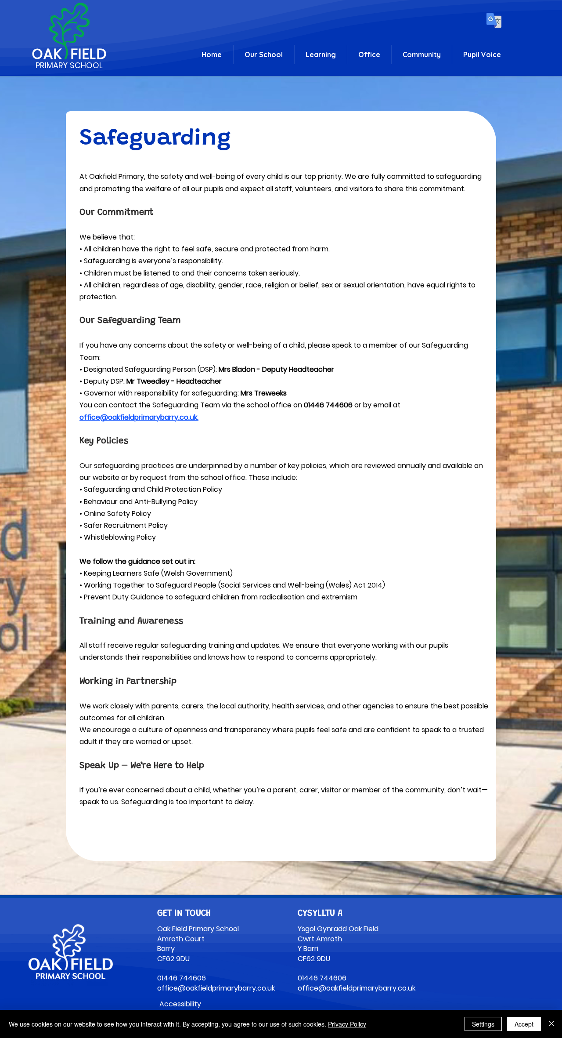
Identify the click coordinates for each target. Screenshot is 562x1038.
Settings (483, 1024)
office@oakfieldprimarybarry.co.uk (138, 417)
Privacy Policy (347, 1024)
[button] (264, 54)
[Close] (551, 1024)
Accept (524, 1024)
